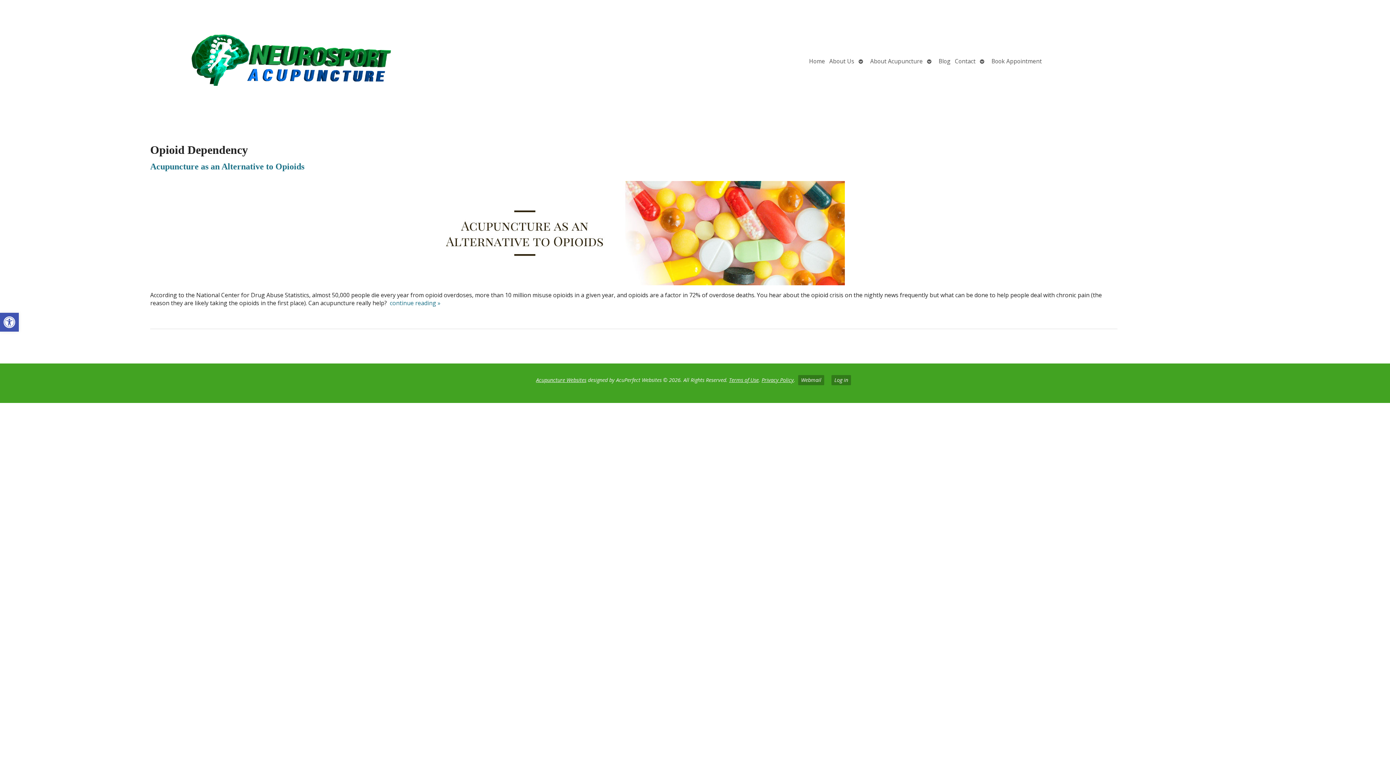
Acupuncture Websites (561, 380)
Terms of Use (744, 380)
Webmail (811, 380)
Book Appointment (1016, 61)
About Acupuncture (896, 61)
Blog (945, 61)
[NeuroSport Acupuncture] (230, 61)
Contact (965, 61)
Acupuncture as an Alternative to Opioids (227, 166)
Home (817, 61)
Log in (841, 380)
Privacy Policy (778, 380)
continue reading (415, 303)
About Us (841, 61)
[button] (9, 322)
